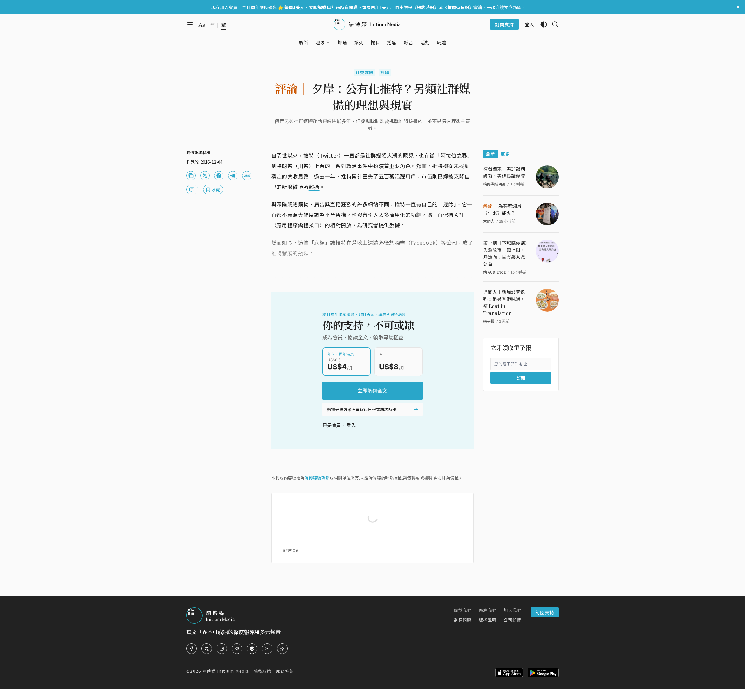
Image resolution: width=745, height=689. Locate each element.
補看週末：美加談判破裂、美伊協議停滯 (504, 172)
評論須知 (291, 550)
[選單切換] (328, 42)
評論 (384, 72)
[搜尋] (553, 24)
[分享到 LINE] (246, 175)
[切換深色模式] (541, 24)
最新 (490, 154)
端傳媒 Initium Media (225, 671)
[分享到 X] (205, 175)
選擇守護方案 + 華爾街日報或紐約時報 (361, 409)
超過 (314, 186)
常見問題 (463, 620)
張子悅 (488, 321)
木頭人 (488, 221)
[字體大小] (201, 24)
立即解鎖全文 (372, 391)
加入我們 (512, 610)
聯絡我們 (488, 610)
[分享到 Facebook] (219, 175)
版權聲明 (488, 620)
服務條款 (285, 671)
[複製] (191, 175)
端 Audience (494, 272)
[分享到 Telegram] (232, 175)
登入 (351, 425)
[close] (738, 7)
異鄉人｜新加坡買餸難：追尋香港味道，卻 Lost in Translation (504, 302)
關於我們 (463, 610)
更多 (505, 154)
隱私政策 (262, 671)
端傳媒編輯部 (316, 478)
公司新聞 (512, 620)
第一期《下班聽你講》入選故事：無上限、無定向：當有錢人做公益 (505, 253)
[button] (320, 42)
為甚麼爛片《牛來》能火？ (502, 209)
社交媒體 (365, 72)
